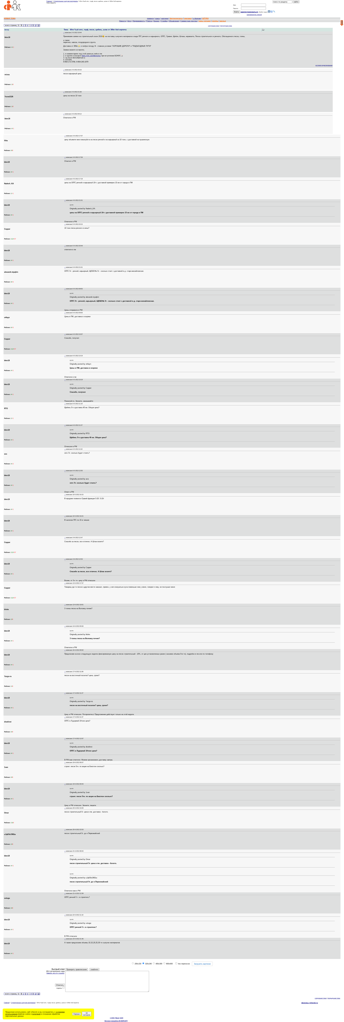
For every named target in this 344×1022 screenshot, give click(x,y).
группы (215, 21)
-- (63, 32)
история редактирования (324, 65)
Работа (149, 21)
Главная (49, 1)
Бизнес (156, 21)
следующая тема (213, 25)
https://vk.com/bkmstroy (91, 56)
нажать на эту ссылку (55, 973)
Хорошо (76, 1014)
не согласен (86, 1014)
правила (150, 18)
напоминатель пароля (254, 14)
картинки (164, 18)
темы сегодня (205, 21)
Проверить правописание (76, 970)
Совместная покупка (188, 21)
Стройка (164, 21)
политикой (36, 1014)
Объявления (174, 21)
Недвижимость (139, 21)
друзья (223, 21)
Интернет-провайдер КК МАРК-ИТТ (116, 1021)
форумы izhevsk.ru (309, 1003)
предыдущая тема (226, 25)
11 (38, 25)
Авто (129, 21)
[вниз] (341, 23)
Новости (122, 21)
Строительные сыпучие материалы (65, 1)
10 (36, 25)
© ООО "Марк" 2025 (116, 1018)
